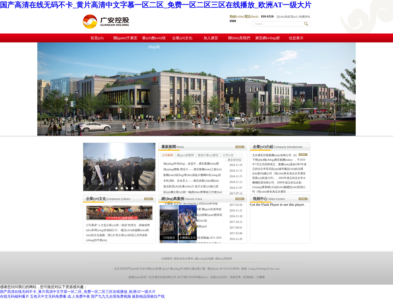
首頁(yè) (97, 38)
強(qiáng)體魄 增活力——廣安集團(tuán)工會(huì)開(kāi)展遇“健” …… (192, 170)
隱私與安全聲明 (183, 258)
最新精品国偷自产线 (148, 296)
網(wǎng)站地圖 (204, 258)
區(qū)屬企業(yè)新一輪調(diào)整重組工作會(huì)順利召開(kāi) (192, 193)
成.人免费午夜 (78, 296)
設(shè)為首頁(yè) (287, 16)
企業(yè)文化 (182, 38)
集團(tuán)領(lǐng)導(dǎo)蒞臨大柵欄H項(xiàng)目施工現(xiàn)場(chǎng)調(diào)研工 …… (192, 175)
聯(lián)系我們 (239, 38)
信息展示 (296, 38)
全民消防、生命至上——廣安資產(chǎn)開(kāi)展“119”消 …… (191, 181)
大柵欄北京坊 (187, 237)
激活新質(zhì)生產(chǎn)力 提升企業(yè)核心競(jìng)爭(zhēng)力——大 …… (190, 187)
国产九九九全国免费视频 (111, 296)
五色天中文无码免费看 (48, 296)
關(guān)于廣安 (125, 38)
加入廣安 (211, 38)
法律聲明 (166, 258)
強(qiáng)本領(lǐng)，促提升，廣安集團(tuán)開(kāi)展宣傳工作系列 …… (191, 164)
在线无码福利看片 (14, 296)
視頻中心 (269, 199)
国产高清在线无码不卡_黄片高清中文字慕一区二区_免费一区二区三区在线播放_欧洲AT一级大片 (156, 5)
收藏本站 (304, 16)
